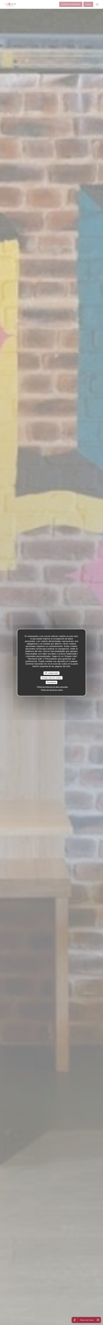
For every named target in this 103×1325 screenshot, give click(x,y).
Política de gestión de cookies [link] (52, 690)
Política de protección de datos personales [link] (52, 687)
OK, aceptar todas (51, 673)
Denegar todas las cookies (51, 678)
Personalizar (51, 682)
